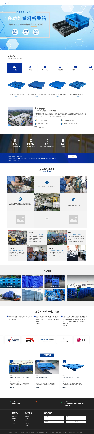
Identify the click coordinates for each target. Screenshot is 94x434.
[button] (1, 25)
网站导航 (15, 413)
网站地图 (57, 430)
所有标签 (61, 430)
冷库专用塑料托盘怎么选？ (18, 377)
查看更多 (16, 96)
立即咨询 (72, 156)
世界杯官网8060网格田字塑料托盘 (77, 94)
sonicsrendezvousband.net (46, 404)
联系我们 (14, 423)
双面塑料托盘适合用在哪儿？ (72, 377)
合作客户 (27, 425)
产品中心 (14, 418)
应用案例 (14, 420)
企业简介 (27, 416)
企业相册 (27, 423)
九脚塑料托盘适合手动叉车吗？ (46, 377)
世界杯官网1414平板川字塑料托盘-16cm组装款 (57, 94)
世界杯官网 (14, 416)
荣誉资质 (27, 420)
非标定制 (27, 418)
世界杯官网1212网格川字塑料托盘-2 (17, 94)
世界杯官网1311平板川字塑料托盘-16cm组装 (37, 94)
